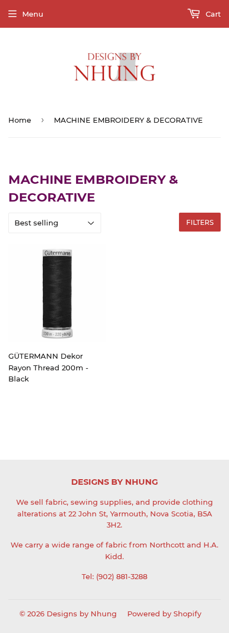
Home (19, 119)
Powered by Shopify (164, 613)
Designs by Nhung (82, 613)
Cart (212, 13)
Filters (199, 222)
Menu (32, 13)
